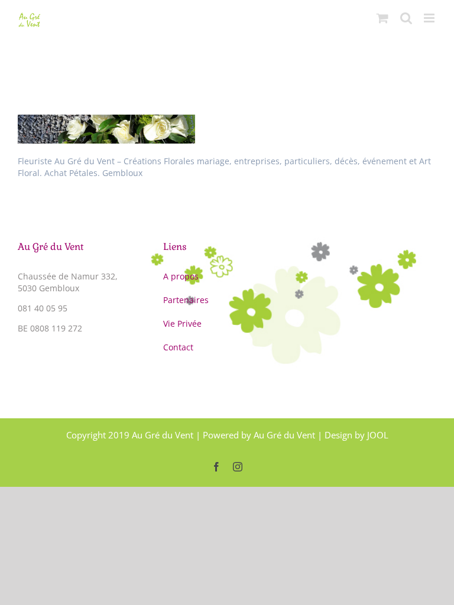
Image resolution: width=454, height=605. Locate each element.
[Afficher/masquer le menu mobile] (430, 18)
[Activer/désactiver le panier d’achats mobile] (382, 18)
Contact (178, 347)
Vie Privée (182, 323)
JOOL (377, 435)
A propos (181, 276)
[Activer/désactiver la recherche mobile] (406, 18)
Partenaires (186, 299)
